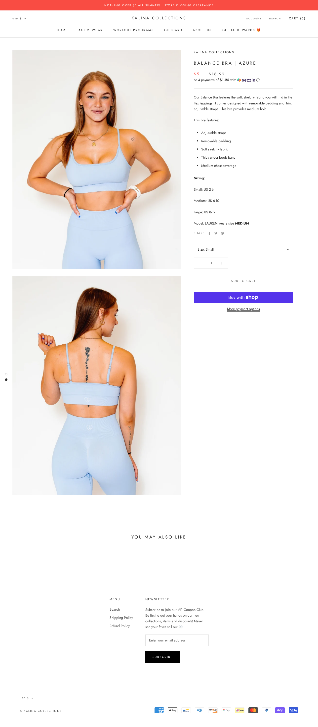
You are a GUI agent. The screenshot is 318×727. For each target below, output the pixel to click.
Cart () (297, 18)
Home (62, 30)
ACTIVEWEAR (91, 30)
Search (275, 18)
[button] (243, 79)
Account (254, 18)
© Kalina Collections (41, 711)
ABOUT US (202, 30)
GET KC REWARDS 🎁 (241, 30)
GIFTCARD (173, 30)
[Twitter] (215, 233)
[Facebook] (209, 233)
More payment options (243, 308)
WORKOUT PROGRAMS (133, 30)
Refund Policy (120, 625)
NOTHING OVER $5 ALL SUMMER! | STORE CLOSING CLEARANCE (159, 5)
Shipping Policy (121, 617)
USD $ (17, 18)
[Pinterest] (222, 233)
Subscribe (163, 657)
